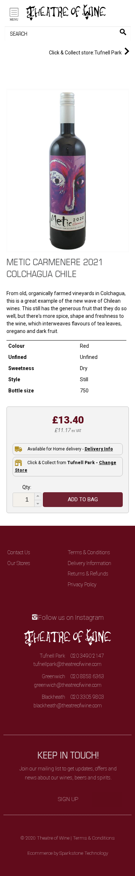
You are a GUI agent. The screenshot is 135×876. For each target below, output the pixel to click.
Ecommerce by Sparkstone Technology (67, 853)
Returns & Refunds (88, 574)
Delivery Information (89, 563)
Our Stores (18, 563)
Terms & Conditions (89, 552)
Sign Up (68, 799)
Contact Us (18, 552)
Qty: (26, 487)
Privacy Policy (82, 584)
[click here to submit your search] (123, 31)
